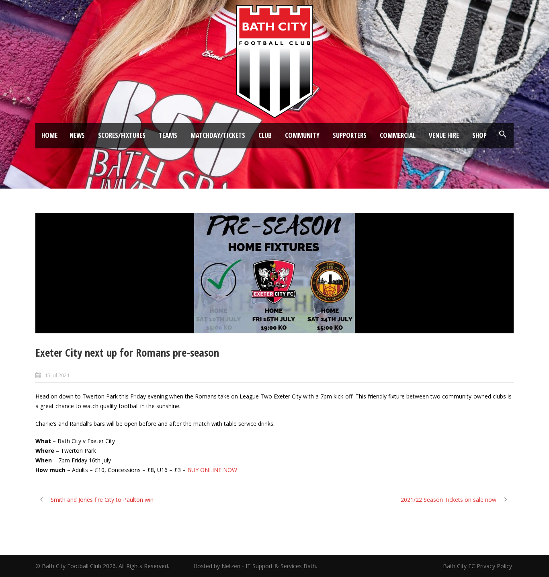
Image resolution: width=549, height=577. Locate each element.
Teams (168, 135)
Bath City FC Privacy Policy (478, 566)
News (77, 135)
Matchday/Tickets (218, 135)
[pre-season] (274, 273)
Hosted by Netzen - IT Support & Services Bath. (255, 566)
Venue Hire (444, 135)
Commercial (398, 135)
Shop (479, 135)
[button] (503, 134)
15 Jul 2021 (57, 375)
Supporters (350, 135)
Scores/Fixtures (121, 135)
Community (302, 135)
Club (265, 135)
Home (49, 135)
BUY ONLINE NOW (212, 470)
